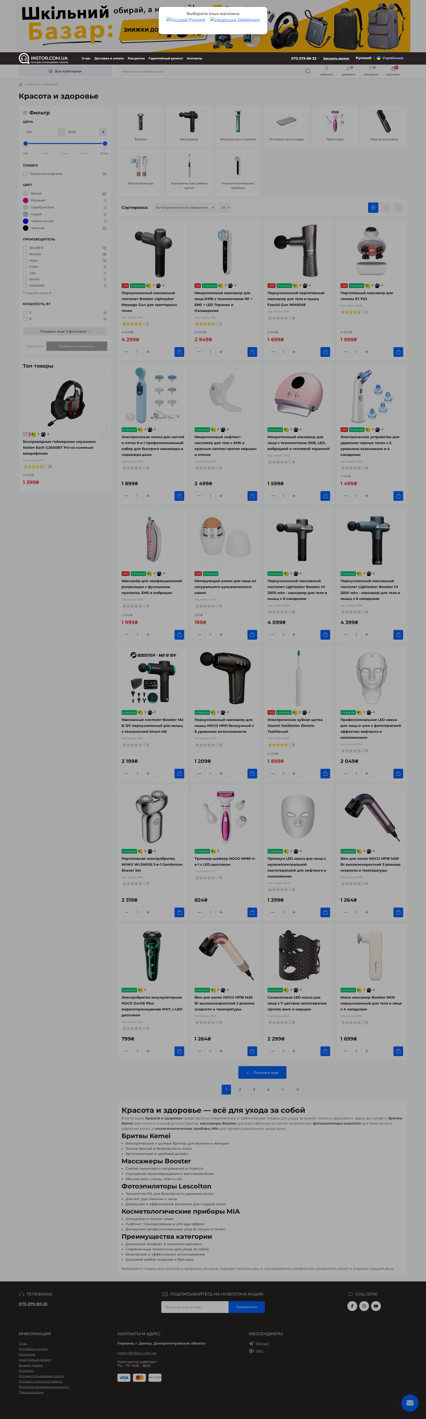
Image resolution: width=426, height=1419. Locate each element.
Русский (196, 19)
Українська (248, 19)
